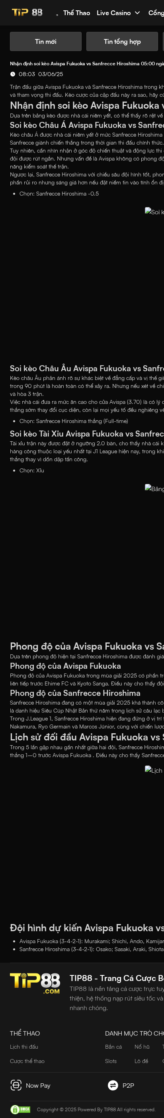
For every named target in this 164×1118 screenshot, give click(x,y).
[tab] (46, 41)
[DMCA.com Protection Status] (20, 1109)
